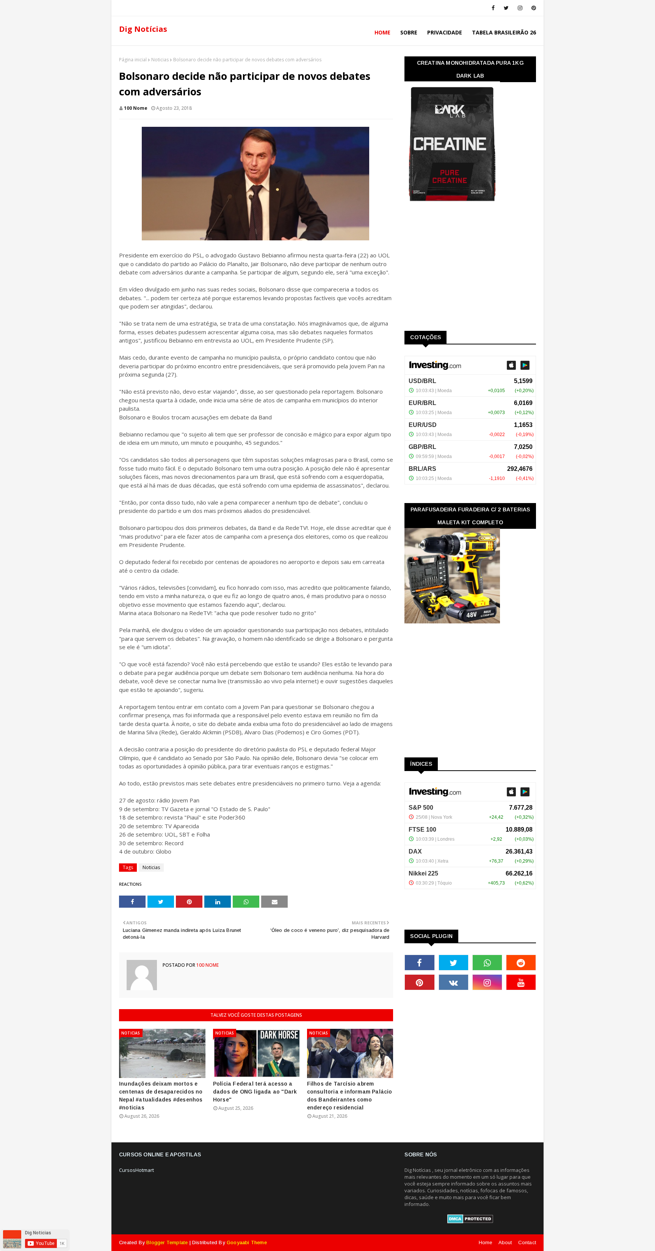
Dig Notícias (143, 29)
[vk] (454, 982)
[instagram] (520, 8)
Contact (527, 1242)
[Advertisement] (461, 268)
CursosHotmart (136, 1170)
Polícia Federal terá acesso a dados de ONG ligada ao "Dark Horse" (255, 1092)
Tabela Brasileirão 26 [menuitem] (504, 32)
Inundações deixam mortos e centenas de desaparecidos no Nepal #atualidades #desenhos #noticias (161, 1096)
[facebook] (493, 8)
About (505, 1242)
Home (485, 1242)
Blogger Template (167, 1242)
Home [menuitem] (382, 32)
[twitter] (506, 8)
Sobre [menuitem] (408, 32)
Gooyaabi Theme (247, 1242)
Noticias (160, 59)
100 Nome (135, 108)
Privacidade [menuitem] (444, 32)
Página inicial (133, 59)
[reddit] (521, 963)
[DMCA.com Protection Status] (470, 1221)
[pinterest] (532, 8)
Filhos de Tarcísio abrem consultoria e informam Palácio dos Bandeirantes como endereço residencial (349, 1096)
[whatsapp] (487, 963)
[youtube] (521, 982)
